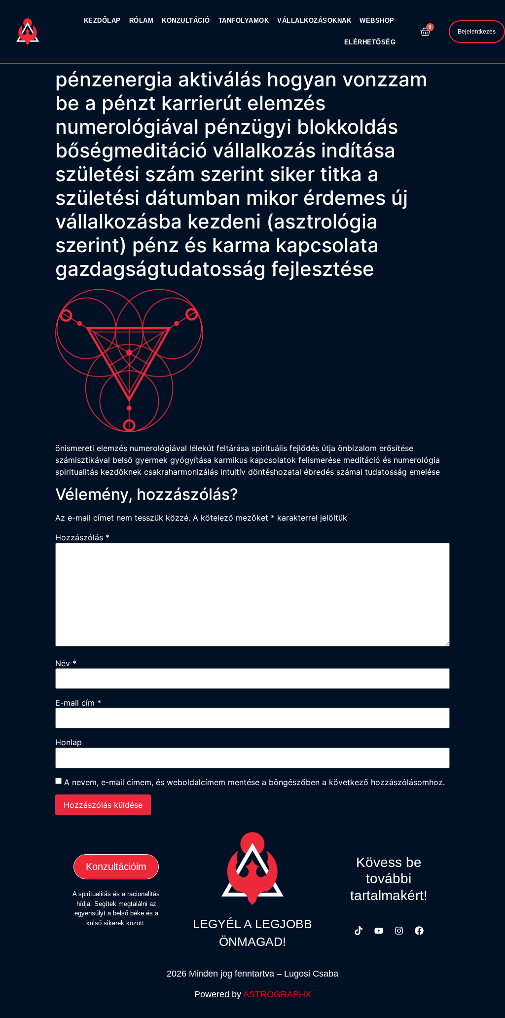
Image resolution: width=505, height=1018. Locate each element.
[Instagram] (399, 931)
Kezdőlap (102, 20)
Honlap (68, 742)
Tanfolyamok (243, 20)
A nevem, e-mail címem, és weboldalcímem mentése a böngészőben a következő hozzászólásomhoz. (254, 782)
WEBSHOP (377, 20)
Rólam (141, 20)
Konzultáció (186, 20)
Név (65, 663)
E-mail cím (78, 703)
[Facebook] (419, 931)
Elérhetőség (370, 42)
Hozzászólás (82, 537)
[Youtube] (379, 931)
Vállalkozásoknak (314, 20)
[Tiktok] (358, 931)
